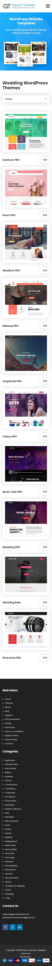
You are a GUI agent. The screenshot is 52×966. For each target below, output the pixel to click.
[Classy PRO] (26, 408)
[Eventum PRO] (26, 132)
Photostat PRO (12, 658)
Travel (8, 890)
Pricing (8, 723)
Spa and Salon (12, 877)
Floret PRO (9, 215)
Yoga (7, 898)
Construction (11, 784)
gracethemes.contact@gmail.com (19, 917)
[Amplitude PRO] (26, 353)
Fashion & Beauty (13, 809)
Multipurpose (11, 841)
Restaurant (10, 869)
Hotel (7, 825)
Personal (9, 861)
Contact (9, 743)
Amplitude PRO (12, 381)
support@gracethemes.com (16, 914)
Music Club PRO (12, 492)
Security (9, 873)
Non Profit (9, 853)
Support (9, 715)
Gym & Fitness (11, 821)
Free (7, 813)
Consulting (10, 788)
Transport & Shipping (15, 885)
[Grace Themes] (19, 7)
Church (8, 780)
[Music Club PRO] (26, 464)
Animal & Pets (11, 764)
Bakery (8, 772)
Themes (9, 703)
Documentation (12, 719)
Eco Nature (10, 796)
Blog (7, 711)
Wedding (9, 894)
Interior (8, 829)
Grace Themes (30, 950)
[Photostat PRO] (26, 630)
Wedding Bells (12, 602)
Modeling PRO (11, 547)
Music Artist (10, 845)
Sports (8, 881)
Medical (8, 837)
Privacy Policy (11, 739)
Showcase (10, 727)
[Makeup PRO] (26, 298)
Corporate (10, 792)
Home (8, 699)
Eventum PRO (11, 160)
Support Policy (11, 735)
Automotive (10, 768)
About (8, 707)
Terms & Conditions (14, 731)
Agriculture (10, 760)
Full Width (9, 817)
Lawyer (8, 833)
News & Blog (11, 849)
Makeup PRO (11, 326)
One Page (9, 857)
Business (9, 776)
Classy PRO (10, 436)
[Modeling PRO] (26, 519)
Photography (11, 865)
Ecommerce (10, 800)
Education (9, 804)
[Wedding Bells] (26, 574)
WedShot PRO (11, 270)
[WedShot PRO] (26, 242)
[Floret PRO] (26, 187)
